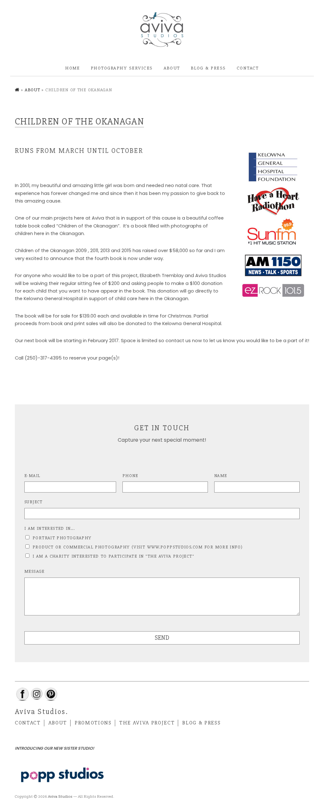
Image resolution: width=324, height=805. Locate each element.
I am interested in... (49, 528)
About (172, 68)
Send (162, 638)
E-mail (32, 475)
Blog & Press (208, 68)
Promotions (93, 723)
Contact (248, 68)
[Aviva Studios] (162, 30)
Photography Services (122, 68)
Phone (130, 475)
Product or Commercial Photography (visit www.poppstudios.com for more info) (138, 547)
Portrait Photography (62, 538)
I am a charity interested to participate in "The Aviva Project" (114, 556)
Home (72, 68)
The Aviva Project (147, 723)
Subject (33, 502)
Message (34, 571)
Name (220, 475)
